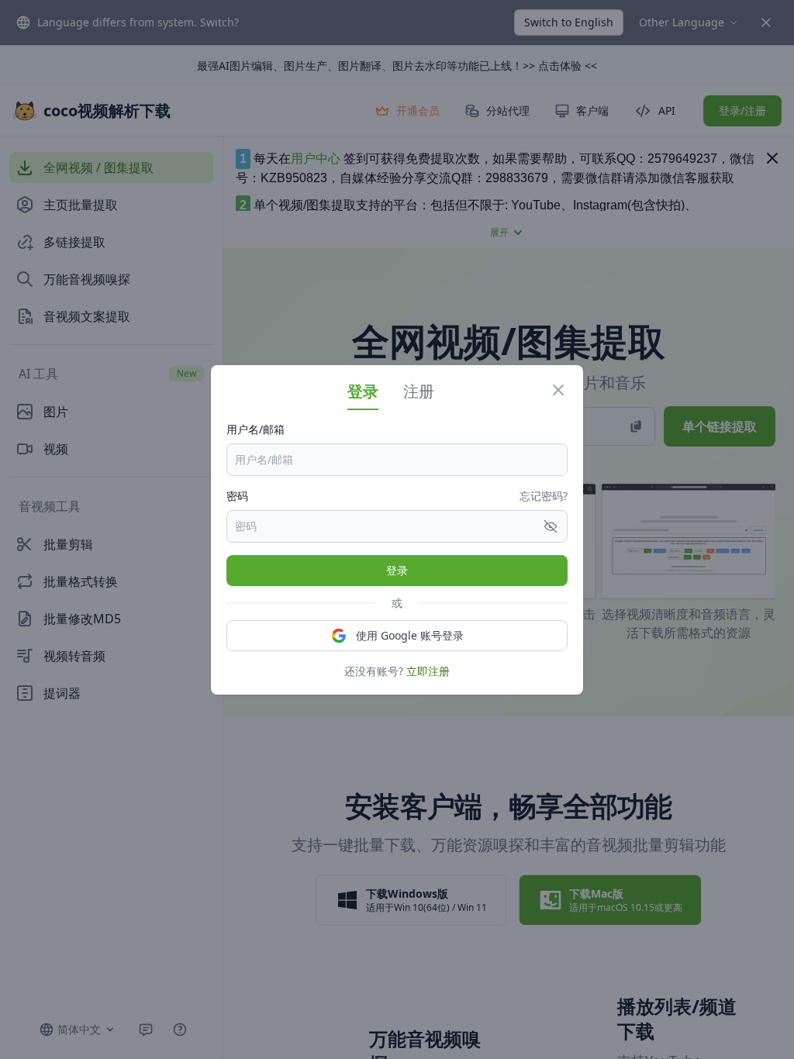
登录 (397, 570)
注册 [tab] (418, 391)
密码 (237, 495)
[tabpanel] (397, 550)
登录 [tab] (362, 391)
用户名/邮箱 (255, 429)
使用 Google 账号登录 (410, 635)
